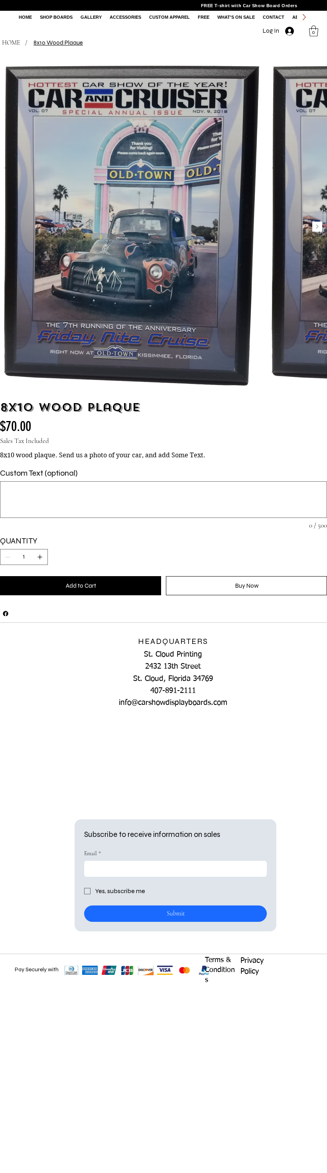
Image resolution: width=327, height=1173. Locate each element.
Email (92, 853)
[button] (313, 31)
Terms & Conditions (220, 970)
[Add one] (40, 557)
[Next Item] (317, 227)
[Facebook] (6, 614)
